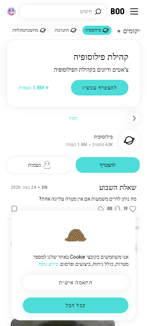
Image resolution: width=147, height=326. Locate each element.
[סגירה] (131, 15)
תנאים (71, 311)
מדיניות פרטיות (49, 311)
